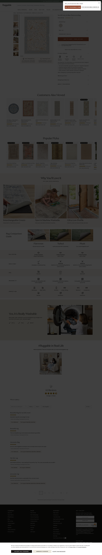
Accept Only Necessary (59, 551)
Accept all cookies (21, 551)
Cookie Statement (82, 547)
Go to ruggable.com (72, 7)
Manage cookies (42, 551)
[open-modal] (99, 3)
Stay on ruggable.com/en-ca (90, 7)
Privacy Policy (72, 547)
